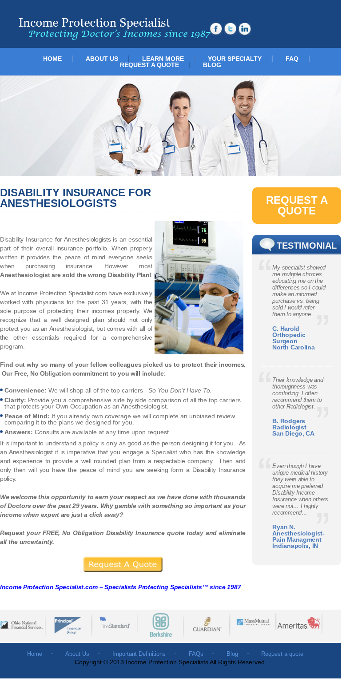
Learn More (163, 59)
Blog (212, 65)
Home (52, 59)
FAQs (196, 653)
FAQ (292, 59)
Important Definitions (139, 653)
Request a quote (149, 65)
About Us (102, 59)
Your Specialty (235, 59)
